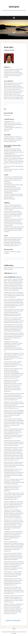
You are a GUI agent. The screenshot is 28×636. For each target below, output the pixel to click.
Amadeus (23, 631)
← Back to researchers (12, 620)
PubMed (14, 273)
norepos (14, 6)
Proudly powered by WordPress (9, 631)
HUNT (6, 89)
